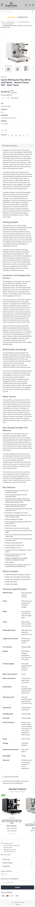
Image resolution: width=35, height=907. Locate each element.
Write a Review (14, 97)
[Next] (32, 68)
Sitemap (17, 904)
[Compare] (29, 5)
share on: (4, 135)
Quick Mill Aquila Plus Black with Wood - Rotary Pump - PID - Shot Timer (12, 821)
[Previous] (2, 68)
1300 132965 (7, 855)
